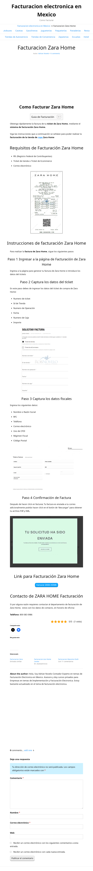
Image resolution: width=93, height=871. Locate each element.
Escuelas (76, 36)
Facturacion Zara (16, 659)
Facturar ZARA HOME (46, 585)
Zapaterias (64, 36)
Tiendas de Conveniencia (43, 36)
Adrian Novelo (43, 53)
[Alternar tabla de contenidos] (58, 117)
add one (28, 750)
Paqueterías (61, 30)
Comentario (17, 778)
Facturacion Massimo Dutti (68, 659)
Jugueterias (46, 30)
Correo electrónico (20, 822)
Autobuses (7, 30)
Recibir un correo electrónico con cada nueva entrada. (39, 851)
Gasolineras (32, 30)
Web (12, 832)
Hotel (86, 36)
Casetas (19, 30)
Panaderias (75, 30)
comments (55, 53)
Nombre (15, 812)
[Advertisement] (46, 81)
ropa (40, 137)
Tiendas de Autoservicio (16, 36)
